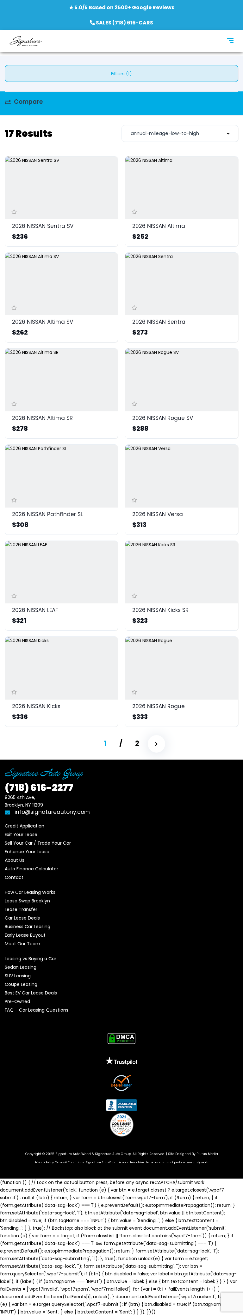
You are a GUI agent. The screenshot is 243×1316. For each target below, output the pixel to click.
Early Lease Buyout (25, 935)
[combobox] (180, 133)
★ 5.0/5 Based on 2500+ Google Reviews (121, 7)
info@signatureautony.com (52, 812)
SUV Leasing (18, 976)
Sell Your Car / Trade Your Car (38, 843)
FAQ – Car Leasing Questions (36, 1010)
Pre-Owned (17, 1001)
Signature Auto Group (113, 1154)
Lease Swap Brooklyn (27, 901)
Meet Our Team (22, 943)
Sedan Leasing (20, 967)
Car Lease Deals (22, 918)
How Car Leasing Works (30, 892)
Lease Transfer (21, 909)
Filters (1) (121, 73)
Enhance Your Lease (27, 851)
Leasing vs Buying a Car (30, 958)
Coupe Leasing (21, 984)
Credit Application (24, 826)
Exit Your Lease (21, 834)
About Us (14, 860)
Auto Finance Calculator (31, 869)
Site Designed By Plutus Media (193, 1154)
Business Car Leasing (27, 926)
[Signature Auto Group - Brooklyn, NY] (25, 41)
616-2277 (39, 787)
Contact (14, 877)
